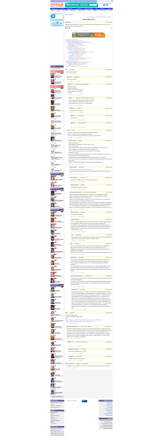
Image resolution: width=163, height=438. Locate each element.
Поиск (111, 10)
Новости (52, 10)
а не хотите (71, 56)
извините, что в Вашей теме (71, 66)
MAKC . (70, 84)
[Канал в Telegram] (107, 5)
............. (70, 54)
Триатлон (109, 8)
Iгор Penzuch (69, 363)
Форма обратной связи (54, 407)
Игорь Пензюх (110, 404)
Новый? (69, 43)
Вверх (68, 81)
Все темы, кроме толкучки (100, 16)
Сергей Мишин (110, 410)
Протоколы (73, 10)
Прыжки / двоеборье (88, 8)
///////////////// (70, 47)
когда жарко (70, 65)
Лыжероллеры (78, 8)
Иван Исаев (110, 407)
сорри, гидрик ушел (72, 45)
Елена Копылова (57, 430)
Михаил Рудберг (109, 415)
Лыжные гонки (54, 8)
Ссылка (67, 73)
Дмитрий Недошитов (74, 349)
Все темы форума (90, 16)
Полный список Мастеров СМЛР (57, 396)
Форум (58, 10)
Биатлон (62, 8)
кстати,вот (68, 60)
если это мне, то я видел (71, 61)
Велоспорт (102, 8)
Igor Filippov (74, 177)
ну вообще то (72, 55)
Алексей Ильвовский (108, 413)
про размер (71, 57)
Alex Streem (74, 257)
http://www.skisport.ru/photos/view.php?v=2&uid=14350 (80, 169)
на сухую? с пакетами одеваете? (73, 41)
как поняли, (68, 39)
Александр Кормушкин (76, 192)
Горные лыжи (69, 8)
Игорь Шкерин (73, 140)
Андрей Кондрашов (109, 408)
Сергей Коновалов (59, 431)
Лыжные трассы (103, 10)
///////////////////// (71, 53)
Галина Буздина (109, 412)
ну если (68, 46)
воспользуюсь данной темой (73, 52)
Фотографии (65, 10)
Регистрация (107, 1)
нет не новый (71, 44)
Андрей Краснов (53, 418)
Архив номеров (81, 10)
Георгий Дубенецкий (60, 433)
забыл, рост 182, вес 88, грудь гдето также (75, 42)
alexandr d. (68, 22)
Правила (109, 16)
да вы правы (71, 59)
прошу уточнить (72, 58)
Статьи (89, 10)
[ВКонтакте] (104, 5)
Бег (96, 8)
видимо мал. (69, 40)
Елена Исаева (53, 423)
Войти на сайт (101, 1)
